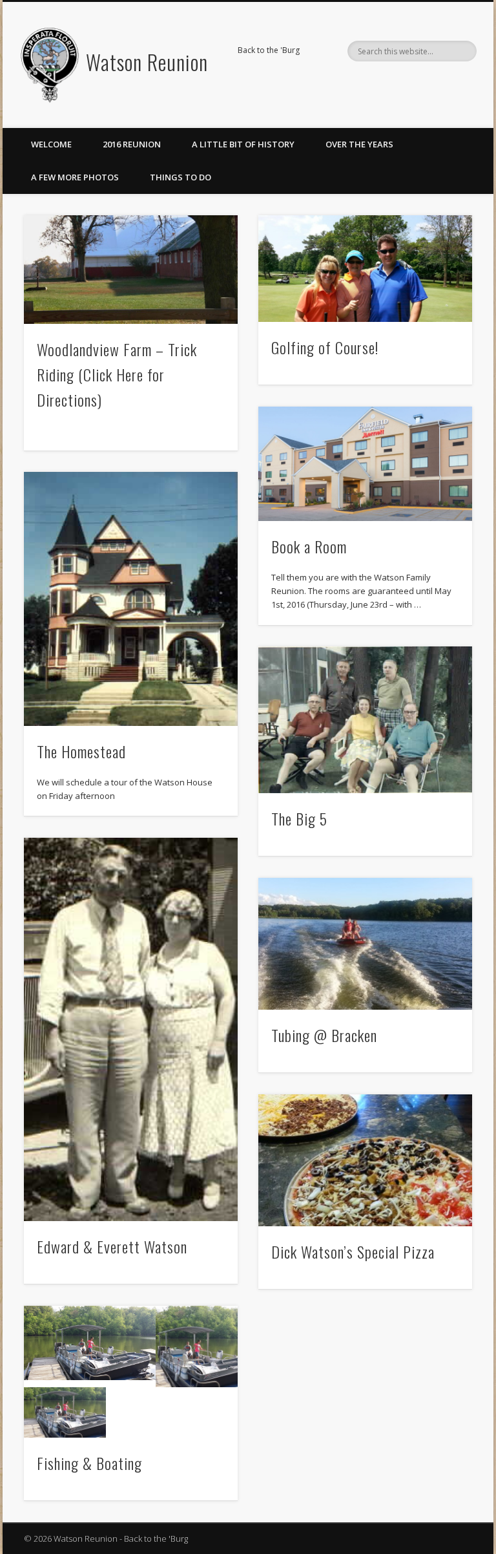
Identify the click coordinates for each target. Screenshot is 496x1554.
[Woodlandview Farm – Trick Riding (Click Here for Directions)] (131, 269)
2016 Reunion (132, 144)
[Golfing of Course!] (365, 268)
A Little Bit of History (243, 144)
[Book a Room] (365, 464)
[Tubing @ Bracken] (365, 944)
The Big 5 (299, 818)
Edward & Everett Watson (112, 1246)
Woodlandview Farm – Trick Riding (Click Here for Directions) (117, 374)
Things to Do (180, 177)
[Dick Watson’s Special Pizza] (365, 1160)
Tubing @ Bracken (324, 1035)
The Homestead (81, 751)
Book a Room (309, 546)
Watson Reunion (147, 62)
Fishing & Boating (89, 1462)
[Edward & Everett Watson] (131, 1029)
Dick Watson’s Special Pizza (353, 1251)
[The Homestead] (131, 598)
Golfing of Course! (324, 347)
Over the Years (359, 144)
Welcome (51, 144)
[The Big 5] (365, 719)
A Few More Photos (75, 177)
